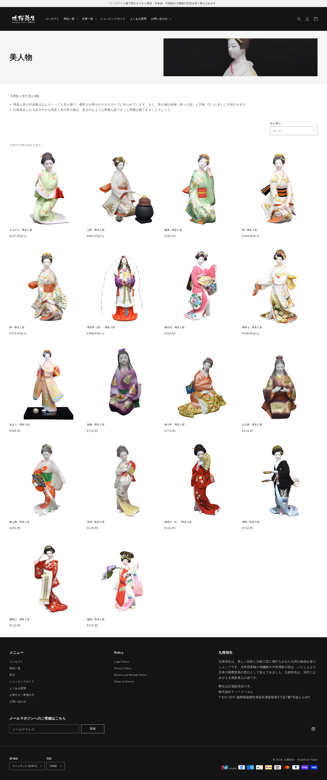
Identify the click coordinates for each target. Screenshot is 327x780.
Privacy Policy (122, 668)
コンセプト (16, 661)
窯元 (12, 675)
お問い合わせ (17, 701)
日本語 (53, 765)
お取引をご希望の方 (21, 695)
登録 (93, 728)
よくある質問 (17, 688)
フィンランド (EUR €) (24, 765)
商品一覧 (14, 668)
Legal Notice (121, 661)
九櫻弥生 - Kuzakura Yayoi (301, 759)
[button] (299, 19)
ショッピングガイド (21, 681)
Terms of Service (124, 681)
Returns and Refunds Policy (130, 675)
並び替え (275, 123)
